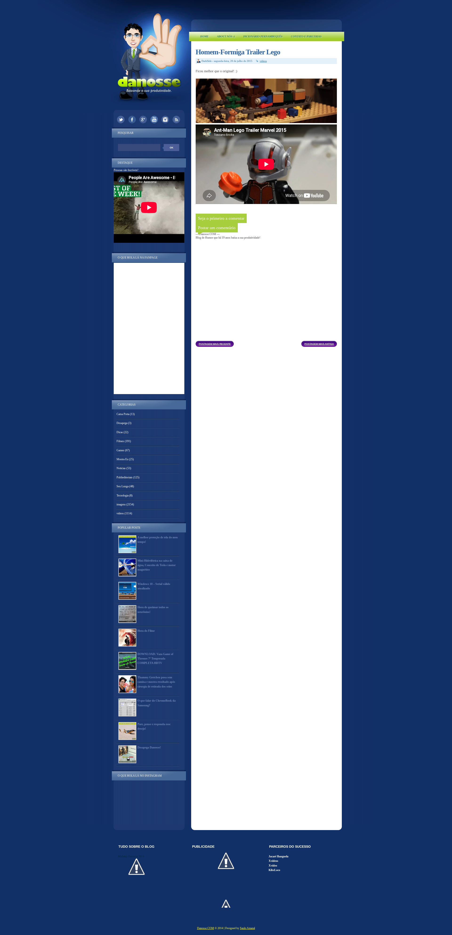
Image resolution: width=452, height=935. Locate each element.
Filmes (120, 441)
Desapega (122, 423)
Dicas (120, 432)
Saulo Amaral (247, 928)
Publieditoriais (125, 477)
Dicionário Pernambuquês (262, 36)
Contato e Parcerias (306, 36)
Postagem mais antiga (319, 344)
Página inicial (267, 342)
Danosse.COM (205, 928)
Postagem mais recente (215, 344)
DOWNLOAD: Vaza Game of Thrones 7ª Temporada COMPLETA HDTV (155, 658)
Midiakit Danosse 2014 (131, 856)
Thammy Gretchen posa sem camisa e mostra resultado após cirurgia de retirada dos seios (156, 682)
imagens (121, 504)
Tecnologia (123, 495)
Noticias (121, 468)
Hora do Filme (146, 630)
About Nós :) (226, 36)
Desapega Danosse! (149, 747)
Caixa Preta (123, 414)
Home (204, 36)
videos (263, 61)
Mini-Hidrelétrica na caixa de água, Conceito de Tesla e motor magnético (156, 565)
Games (120, 450)
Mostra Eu (122, 459)
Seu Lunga (123, 486)
